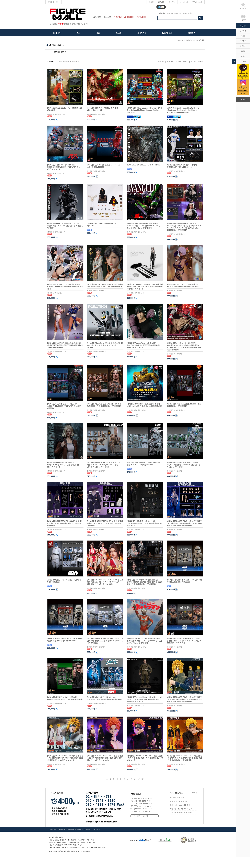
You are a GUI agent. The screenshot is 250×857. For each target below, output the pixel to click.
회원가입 (161, 2)
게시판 (243, 36)
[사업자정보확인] (101, 842)
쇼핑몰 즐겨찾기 (53, 2)
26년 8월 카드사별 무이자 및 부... (181, 809)
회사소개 (52, 829)
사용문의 (243, 41)
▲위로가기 (243, 99)
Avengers (177, 13)
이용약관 (87, 829)
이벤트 (243, 56)
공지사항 (243, 31)
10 (139, 779)
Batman (185, 13)
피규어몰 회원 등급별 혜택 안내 (181, 812)
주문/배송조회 (197, 2)
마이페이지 (184, 2)
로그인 (151, 2)
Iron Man (170, 13)
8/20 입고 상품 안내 (177, 797)
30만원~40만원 (199, 40)
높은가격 (170, 62)
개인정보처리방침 (74, 829)
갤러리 (243, 51)
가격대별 (187, 40)
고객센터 (96, 829)
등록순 (200, 62)
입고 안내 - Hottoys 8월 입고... (180, 805)
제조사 (185, 62)
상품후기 (243, 46)
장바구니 (172, 2)
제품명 (178, 62)
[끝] (142, 779)
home (179, 40)
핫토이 (191, 13)
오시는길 (243, 61)
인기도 (193, 62)
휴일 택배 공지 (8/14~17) (179, 801)
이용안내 (62, 829)
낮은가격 (161, 62)
